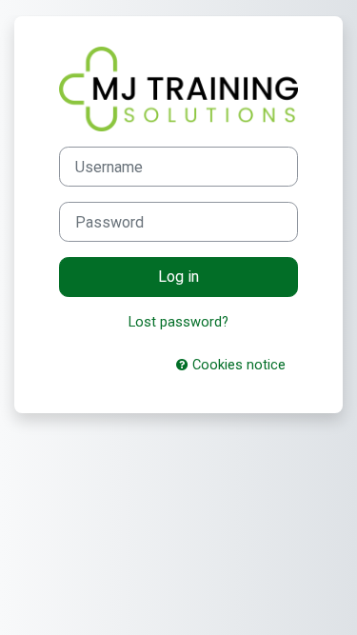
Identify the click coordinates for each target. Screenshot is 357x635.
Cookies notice (237, 364)
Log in (178, 277)
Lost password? (178, 321)
